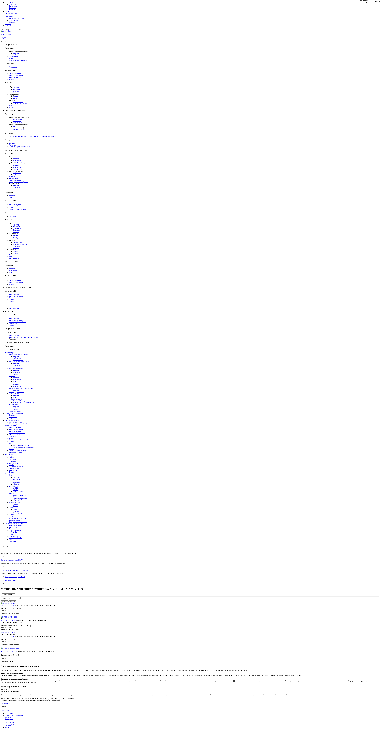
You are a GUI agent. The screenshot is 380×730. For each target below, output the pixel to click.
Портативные (17, 119)
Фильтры (16, 251)
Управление (13, 67)
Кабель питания (18, 497)
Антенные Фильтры (15, 452)
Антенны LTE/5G (15, 434)
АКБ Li (15, 96)
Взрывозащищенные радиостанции (21, 388)
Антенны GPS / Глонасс (17, 433)
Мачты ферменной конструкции (23, 447)
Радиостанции (9, 353)
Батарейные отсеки (19, 239)
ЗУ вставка (16, 246)
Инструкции (13, 6)
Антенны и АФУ (10, 426)
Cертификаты (13, 20)
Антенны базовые (15, 279)
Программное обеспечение (18, 522)
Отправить (12, 601)
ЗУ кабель (16, 248)
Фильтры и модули (15, 502)
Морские (12, 58)
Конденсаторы (14, 532)
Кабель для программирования (19, 147)
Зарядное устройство (20, 499)
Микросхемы (13, 536)
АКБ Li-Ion (12, 143)
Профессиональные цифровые (19, 361)
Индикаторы (13, 527)
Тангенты (16, 93)
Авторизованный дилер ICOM (15, 577)
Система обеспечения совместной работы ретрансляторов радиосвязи (32, 136)
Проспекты (12, 8)
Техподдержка (9, 2)
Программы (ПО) (14, 258)
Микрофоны (17, 228)
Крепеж (11, 79)
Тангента (16, 484)
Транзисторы (13, 541)
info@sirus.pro (5, 38)
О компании (9, 17)
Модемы (11, 456)
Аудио (11, 475)
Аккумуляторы (14, 486)
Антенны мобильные (16, 75)
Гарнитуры (16, 87)
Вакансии (12, 22)
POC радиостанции (15, 399)
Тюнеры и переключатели (17, 209)
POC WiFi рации (18, 130)
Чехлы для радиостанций (17, 518)
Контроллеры (9, 454)
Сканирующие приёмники (14, 715)
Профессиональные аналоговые (19, 354)
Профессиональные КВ (17, 369)
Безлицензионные (15, 180)
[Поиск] (20, 29)
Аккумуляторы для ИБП (17, 466)
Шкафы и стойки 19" (16, 520)
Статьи (7, 15)
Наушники (16, 91)
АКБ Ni (15, 98)
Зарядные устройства (20, 103)
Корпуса (11, 534)
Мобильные (17, 55)
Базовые (15, 174)
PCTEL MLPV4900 (7, 605)
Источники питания (11, 463)
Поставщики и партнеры (17, 18)
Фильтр (11, 284)
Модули (11, 105)
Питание (12, 493)
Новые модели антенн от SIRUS (12, 560)
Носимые (16, 53)
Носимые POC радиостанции (23, 401)
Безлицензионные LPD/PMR (18, 60)
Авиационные (13, 57)
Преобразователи (14, 470)
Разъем (11, 516)
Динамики (16, 89)
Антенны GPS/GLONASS (17, 322)
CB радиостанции (15, 411)
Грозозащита (13, 298)
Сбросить (4, 601)
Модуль (11, 458)
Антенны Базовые (15, 77)
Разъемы (11, 449)
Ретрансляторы (18, 122)
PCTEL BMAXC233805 (9, 620)
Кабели (11, 529)
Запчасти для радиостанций (14, 523)
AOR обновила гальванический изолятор (15, 570)
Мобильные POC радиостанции (23, 402)
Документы (13, 9)
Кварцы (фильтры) (15, 531)
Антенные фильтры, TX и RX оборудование (24, 337)
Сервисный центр (15, 4)
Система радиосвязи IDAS (18, 424)
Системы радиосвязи (12, 13)
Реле (10, 539)
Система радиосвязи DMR (18, 422)
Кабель (11, 208)
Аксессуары (9, 474)
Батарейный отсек (19, 491)
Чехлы (11, 107)
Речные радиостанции (16, 392)
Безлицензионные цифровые (18, 182)
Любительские (14, 404)
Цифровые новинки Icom (9, 550)
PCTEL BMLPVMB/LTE (9, 651)
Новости (8, 24)
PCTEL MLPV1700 (7, 636)
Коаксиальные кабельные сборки (20, 440)
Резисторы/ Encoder (15, 538)
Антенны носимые (15, 74)
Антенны (8, 717)
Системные (12, 216)
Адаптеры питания (19, 495)
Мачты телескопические (21, 445)
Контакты (8, 25)
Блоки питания (18, 102)
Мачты (11, 443)
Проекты (8, 726)
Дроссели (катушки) (15, 525)
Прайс (7, 11)
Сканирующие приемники (14, 413)
